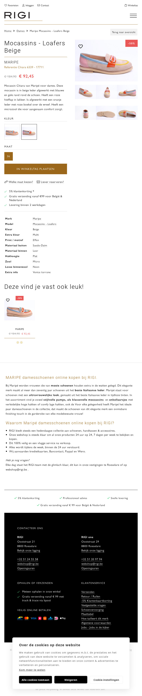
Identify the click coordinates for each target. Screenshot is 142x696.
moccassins (96, 399)
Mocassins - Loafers (44, 224)
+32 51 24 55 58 (27, 559)
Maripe (37, 218)
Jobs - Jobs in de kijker (95, 627)
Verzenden (88, 592)
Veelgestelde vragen (93, 605)
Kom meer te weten (32, 669)
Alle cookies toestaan (35, 679)
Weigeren (70, 679)
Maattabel (87, 614)
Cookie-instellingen (106, 679)
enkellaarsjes (118, 399)
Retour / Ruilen (90, 596)
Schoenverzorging (92, 609)
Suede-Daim (40, 245)
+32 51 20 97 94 (91, 559)
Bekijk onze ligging (28, 550)
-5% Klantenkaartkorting (96, 600)
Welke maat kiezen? (21, 182)
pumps (60, 399)
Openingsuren (26, 568)
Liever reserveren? (52, 182)
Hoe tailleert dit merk (94, 618)
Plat (35, 256)
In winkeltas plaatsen (36, 169)
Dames (21, 30)
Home (8, 30)
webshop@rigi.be (28, 564)
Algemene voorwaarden (96, 623)
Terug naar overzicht (124, 32)
